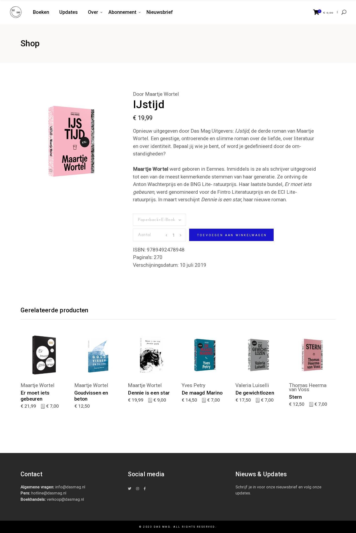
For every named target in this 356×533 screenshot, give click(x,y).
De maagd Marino (202, 393)
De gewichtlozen (254, 393)
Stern (295, 397)
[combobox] (159, 220)
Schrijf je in (245, 487)
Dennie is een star (149, 393)
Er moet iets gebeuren (35, 396)
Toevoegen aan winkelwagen (232, 235)
